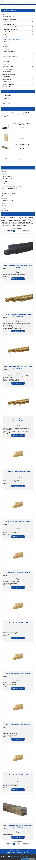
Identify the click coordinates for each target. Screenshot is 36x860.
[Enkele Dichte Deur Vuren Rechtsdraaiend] (6, 137)
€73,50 (18, 579)
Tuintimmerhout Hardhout (9, 51)
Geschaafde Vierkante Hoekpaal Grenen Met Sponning (18, 367)
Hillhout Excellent (6, 176)
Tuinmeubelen (6, 76)
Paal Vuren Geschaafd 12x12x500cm (18, 572)
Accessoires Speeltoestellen (10, 74)
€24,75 (18, 781)
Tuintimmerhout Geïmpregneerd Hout (12, 39)
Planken (6, 46)
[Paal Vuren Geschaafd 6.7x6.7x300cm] (18, 656)
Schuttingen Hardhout (8, 31)
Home (4, 14)
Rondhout (6, 49)
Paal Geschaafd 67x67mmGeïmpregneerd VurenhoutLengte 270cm (10, 633)
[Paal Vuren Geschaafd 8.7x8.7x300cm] (18, 757)
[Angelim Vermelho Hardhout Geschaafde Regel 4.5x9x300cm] (6, 116)
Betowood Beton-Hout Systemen (11, 59)
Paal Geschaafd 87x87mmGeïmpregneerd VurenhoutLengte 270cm (10, 735)
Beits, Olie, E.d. (6, 86)
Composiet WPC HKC (8, 66)
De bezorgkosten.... (7, 95)
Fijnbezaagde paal (8, 834)
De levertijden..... (6, 98)
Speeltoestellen (7, 71)
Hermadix (4, 183)
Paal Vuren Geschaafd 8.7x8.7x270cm (17, 724)
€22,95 (18, 272)
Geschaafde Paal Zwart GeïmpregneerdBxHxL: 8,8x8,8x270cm (14, 275)
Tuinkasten (5, 81)
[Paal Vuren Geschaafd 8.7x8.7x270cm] (18, 707)
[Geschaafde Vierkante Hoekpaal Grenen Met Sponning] (18, 349)
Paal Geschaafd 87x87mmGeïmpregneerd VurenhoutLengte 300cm (10, 785)
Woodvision (5, 171)
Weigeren (32, 858)
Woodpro (4, 198)
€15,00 (22, 149)
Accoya (4, 208)
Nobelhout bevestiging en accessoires (12, 186)
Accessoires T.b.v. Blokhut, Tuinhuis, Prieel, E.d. (15, 26)
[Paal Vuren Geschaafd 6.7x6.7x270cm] (6, 158)
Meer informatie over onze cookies (19, 856)
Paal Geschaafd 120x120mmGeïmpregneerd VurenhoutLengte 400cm (11, 532)
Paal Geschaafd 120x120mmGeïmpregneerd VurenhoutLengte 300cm (11, 481)
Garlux (4, 203)
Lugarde (4, 174)
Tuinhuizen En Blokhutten (9, 19)
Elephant (4, 181)
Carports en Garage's (8, 24)
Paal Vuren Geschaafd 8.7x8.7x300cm (17, 775)
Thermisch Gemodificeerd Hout (11, 56)
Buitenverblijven (7, 21)
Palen (5, 44)
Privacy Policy (19, 852)
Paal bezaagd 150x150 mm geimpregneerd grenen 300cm (18, 826)
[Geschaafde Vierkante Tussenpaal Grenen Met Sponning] (18, 401)
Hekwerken (5, 34)
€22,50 (18, 731)
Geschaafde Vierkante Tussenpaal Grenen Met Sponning (18, 419)
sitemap (26, 852)
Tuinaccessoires (7, 79)
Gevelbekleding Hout (8, 69)
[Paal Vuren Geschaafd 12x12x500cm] (18, 555)
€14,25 (18, 680)
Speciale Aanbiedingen (8, 16)
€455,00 (22, 138)
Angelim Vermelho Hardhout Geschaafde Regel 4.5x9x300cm (22, 113)
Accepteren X (25, 858)
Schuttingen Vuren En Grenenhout (11, 29)
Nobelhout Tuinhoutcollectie (9, 188)
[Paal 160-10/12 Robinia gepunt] (6, 148)
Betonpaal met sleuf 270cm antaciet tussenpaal (22, 124)
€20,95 (18, 321)
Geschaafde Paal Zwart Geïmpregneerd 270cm (18, 266)
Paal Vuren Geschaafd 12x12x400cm (18, 522)
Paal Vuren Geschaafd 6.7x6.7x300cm (17, 674)
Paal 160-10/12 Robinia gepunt (22, 144)
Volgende (25, 230)
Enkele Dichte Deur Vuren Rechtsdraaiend (22, 134)
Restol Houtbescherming (8, 196)
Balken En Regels (8, 42)
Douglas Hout (6, 54)
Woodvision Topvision (7, 191)
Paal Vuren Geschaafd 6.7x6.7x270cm (22, 155)
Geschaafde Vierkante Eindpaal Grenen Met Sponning (18, 315)
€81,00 (18, 832)
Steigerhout (6, 64)
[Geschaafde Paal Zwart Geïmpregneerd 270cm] (18, 248)
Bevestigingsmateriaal (8, 84)
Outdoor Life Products (7, 200)
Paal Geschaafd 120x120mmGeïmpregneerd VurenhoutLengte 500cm (11, 583)
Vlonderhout (6, 61)
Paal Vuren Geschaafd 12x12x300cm (18, 471)
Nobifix (4, 205)
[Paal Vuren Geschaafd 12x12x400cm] (18, 504)
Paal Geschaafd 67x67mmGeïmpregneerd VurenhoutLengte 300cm (10, 684)
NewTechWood (6, 210)
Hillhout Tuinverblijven (8, 179)
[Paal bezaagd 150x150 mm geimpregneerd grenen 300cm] (18, 808)
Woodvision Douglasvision (9, 193)
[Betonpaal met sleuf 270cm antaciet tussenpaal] (6, 127)
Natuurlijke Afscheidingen (9, 37)
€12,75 (22, 159)
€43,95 (18, 478)
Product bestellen (19, 279)
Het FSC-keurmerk (6, 101)
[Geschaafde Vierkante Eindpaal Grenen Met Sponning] (18, 297)
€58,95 (18, 528)
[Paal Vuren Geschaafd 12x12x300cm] (18, 454)
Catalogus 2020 (6, 103)
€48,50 (22, 127)
